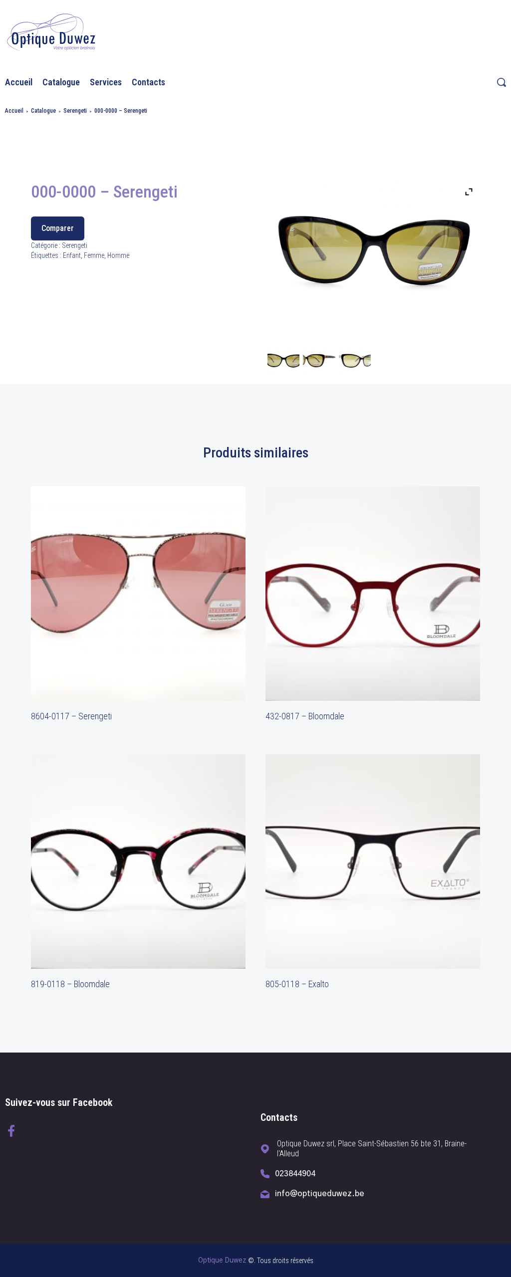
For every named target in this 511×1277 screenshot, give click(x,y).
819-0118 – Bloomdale (70, 984)
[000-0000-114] (355, 364)
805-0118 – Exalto (297, 984)
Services (106, 82)
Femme (94, 255)
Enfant (72, 255)
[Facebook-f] (11, 1131)
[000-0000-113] (283, 364)
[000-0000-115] (319, 364)
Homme (118, 255)
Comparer (57, 228)
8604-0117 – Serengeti (71, 716)
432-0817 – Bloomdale (304, 716)
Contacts (148, 82)
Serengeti (75, 110)
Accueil (18, 82)
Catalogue (61, 82)
